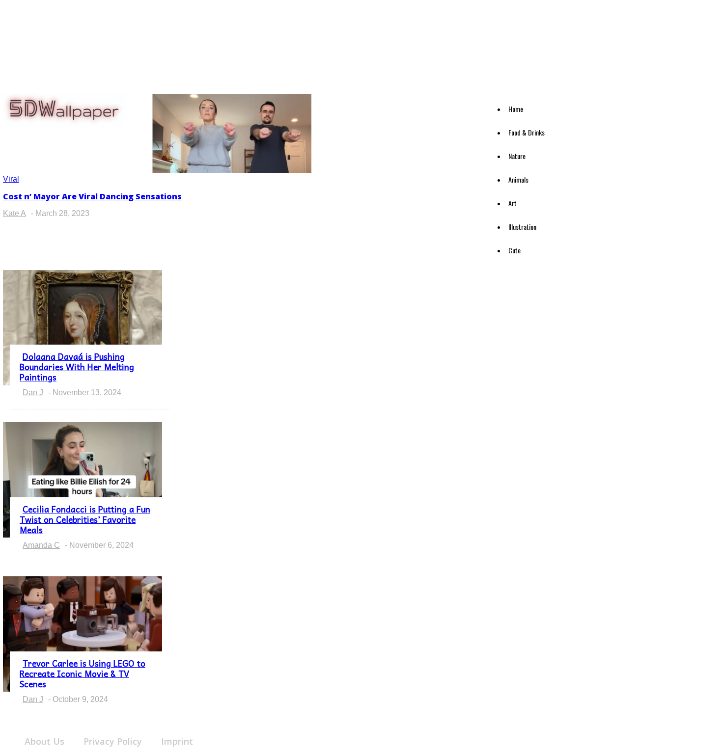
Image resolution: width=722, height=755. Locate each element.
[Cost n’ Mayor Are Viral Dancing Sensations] (231, 170)
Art (512, 203)
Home (515, 109)
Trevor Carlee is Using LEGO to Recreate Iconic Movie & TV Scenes (82, 673)
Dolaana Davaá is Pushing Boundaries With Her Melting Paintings (77, 367)
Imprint (177, 741)
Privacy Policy (112, 741)
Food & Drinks (526, 132)
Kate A (14, 213)
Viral (11, 179)
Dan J (33, 392)
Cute (514, 250)
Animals (518, 179)
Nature (517, 156)
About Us (44, 741)
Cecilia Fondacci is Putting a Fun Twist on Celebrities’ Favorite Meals (85, 519)
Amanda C (41, 545)
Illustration (522, 226)
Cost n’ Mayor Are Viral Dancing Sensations (92, 196)
